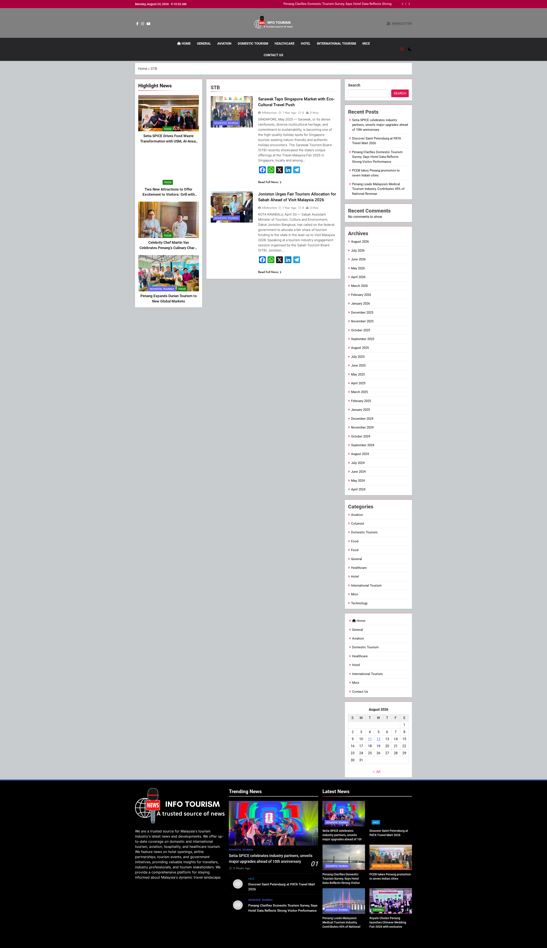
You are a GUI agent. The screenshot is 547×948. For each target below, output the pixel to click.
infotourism (269, 112)
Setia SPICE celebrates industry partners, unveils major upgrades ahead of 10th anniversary (380, 125)
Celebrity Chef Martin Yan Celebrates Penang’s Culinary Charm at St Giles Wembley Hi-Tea (169, 248)
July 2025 (358, 357)
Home (186, 43)
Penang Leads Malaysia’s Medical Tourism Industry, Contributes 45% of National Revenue (378, 189)
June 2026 (358, 259)
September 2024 (362, 445)
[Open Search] (402, 49)
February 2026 (361, 295)
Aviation (224, 43)
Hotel (305, 43)
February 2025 (361, 401)
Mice (366, 43)
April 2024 (358, 489)
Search (354, 85)
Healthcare (284, 43)
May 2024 (358, 481)
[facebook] (137, 23)
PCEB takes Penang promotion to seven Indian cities (353, 4)
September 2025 (362, 339)
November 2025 (362, 321)
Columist (357, 523)
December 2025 (362, 312)
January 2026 (360, 303)
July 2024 (358, 463)
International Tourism (336, 43)
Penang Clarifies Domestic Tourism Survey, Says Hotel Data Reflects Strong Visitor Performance (377, 157)
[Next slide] (409, 4)
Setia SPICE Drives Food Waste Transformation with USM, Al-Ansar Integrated (168, 141)
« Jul (376, 771)
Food (167, 129)
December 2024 (362, 419)
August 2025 (360, 348)
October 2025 (360, 330)
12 (378, 739)
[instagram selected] (142, 23)
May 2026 (358, 268)
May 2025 (358, 374)
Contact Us (273, 55)
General (204, 43)
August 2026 (360, 242)
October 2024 (360, 436)
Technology (359, 603)
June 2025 (358, 365)
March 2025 (359, 392)
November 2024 (362, 427)
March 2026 (359, 286)
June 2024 (358, 472)
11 (370, 739)
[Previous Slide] (403, 4)
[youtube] (148, 23)
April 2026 (358, 277)
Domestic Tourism (253, 43)
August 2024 (360, 454)
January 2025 (360, 410)
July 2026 (358, 250)
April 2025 (358, 383)
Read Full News (268, 182)
